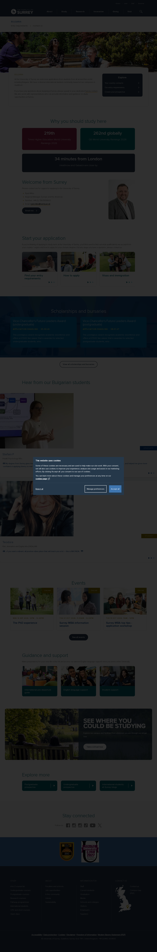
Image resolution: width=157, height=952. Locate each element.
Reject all (39, 489)
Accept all (115, 489)
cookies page (41, 479)
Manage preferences (95, 489)
